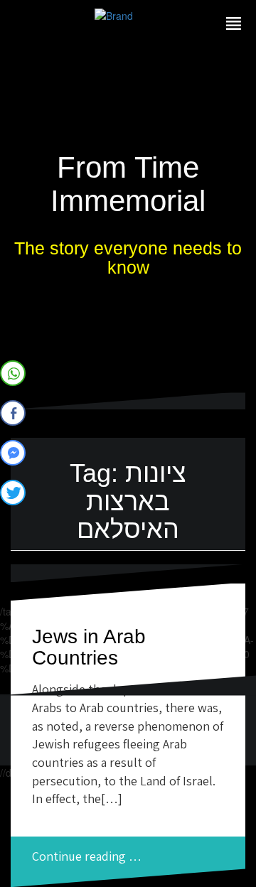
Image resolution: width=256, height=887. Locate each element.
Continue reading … (87, 856)
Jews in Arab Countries (89, 647)
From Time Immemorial (128, 184)
